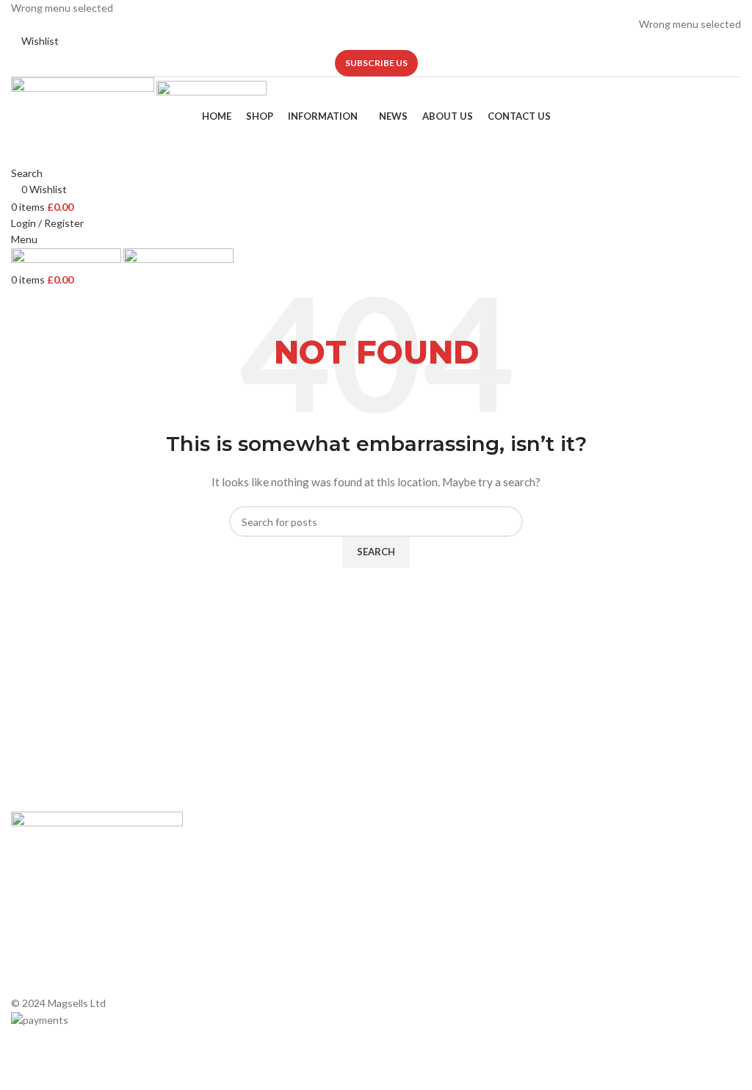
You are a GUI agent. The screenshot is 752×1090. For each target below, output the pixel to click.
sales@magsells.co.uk (647, 882)
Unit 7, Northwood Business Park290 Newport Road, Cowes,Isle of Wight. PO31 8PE (645, 929)
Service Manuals (420, 962)
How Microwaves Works (438, 848)
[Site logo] (83, 91)
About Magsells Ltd (242, 848)
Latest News (227, 924)
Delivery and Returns (246, 974)
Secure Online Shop (243, 899)
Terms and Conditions (248, 949)
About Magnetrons (427, 912)
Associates (223, 874)
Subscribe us (376, 62)
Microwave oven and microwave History (456, 881)
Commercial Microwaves (438, 937)
